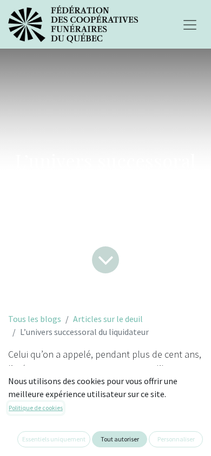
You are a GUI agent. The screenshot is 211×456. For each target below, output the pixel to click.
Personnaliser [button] (176, 439)
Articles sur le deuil (108, 318)
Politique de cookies (36, 408)
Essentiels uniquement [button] (53, 439)
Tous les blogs (34, 318)
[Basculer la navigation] (190, 24)
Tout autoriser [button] (120, 439)
